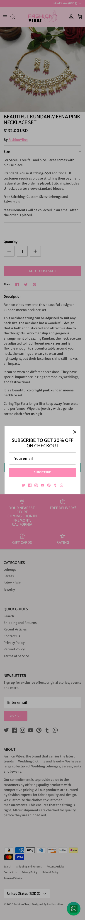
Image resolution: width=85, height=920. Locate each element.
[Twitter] (23, 485)
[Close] (75, 432)
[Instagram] (36, 485)
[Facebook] (30, 485)
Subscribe (42, 472)
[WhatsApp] (61, 485)
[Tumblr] (55, 485)
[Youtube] (42, 485)
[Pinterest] (49, 485)
